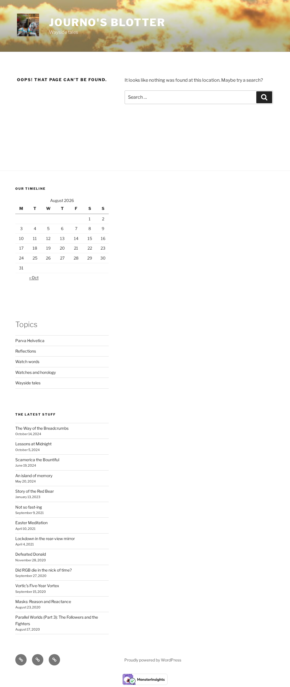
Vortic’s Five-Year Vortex (37, 585)
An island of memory (33, 475)
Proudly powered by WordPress (152, 660)
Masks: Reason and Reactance (43, 601)
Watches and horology (35, 372)
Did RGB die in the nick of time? (43, 570)
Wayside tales (27, 382)
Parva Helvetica (29, 340)
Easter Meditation (31, 522)
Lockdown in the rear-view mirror (45, 538)
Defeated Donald (30, 554)
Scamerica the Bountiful (37, 459)
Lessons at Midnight (33, 443)
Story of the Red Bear (34, 491)
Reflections (25, 351)
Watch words (27, 361)
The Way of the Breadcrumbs (42, 428)
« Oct (34, 277)
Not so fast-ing (28, 507)
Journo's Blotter (107, 22)
